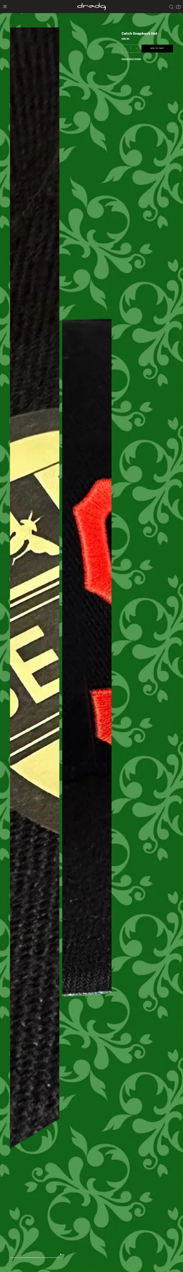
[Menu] (5, 6)
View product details (131, 59)
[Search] (171, 7)
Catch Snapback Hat (139, 33)
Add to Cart (157, 48)
